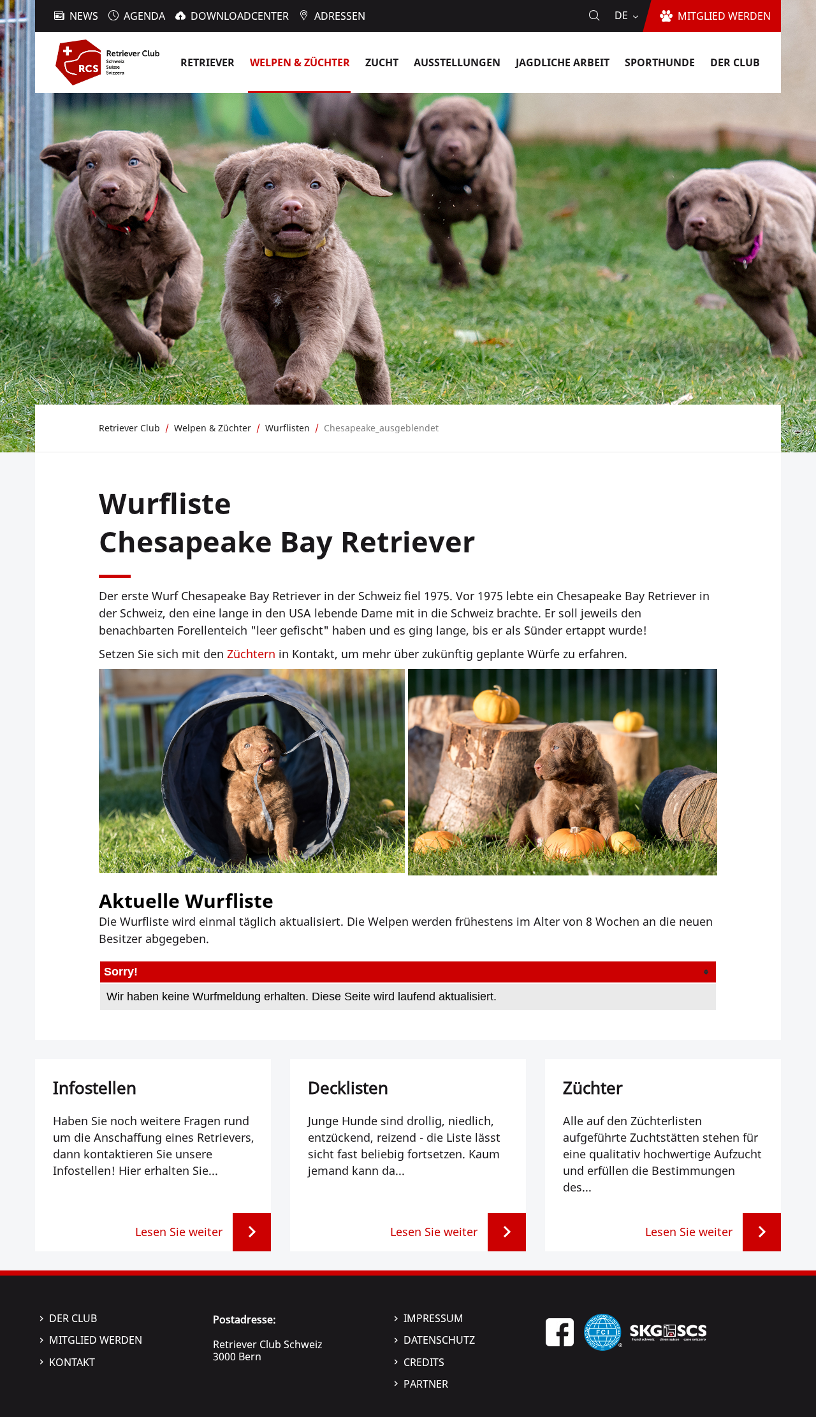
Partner (426, 1384)
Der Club (73, 1318)
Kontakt (72, 1362)
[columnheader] (408, 972)
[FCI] (603, 1331)
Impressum (433, 1318)
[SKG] (668, 1331)
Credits (424, 1362)
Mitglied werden (95, 1340)
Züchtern (251, 653)
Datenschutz (439, 1340)
